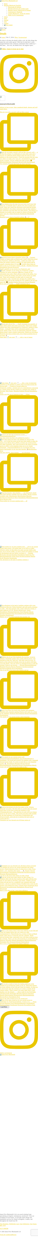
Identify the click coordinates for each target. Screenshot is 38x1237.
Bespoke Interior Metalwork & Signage (19, 10)
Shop (5, 18)
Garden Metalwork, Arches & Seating (19, 13)
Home (5, 4)
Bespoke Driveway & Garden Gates (18, 8)
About (6, 17)
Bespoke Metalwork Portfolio (12, 5)
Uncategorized (22, 37)
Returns (14, 1234)
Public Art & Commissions (16, 15)
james (3, 37)
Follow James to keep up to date (13, 49)
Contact (6, 23)
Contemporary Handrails (15, 12)
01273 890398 (4, 1228)
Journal (6, 20)
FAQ (5, 22)
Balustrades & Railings (14, 7)
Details (3, 33)
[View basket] (8, 25)
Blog (16, 37)
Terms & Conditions (6, 1234)
